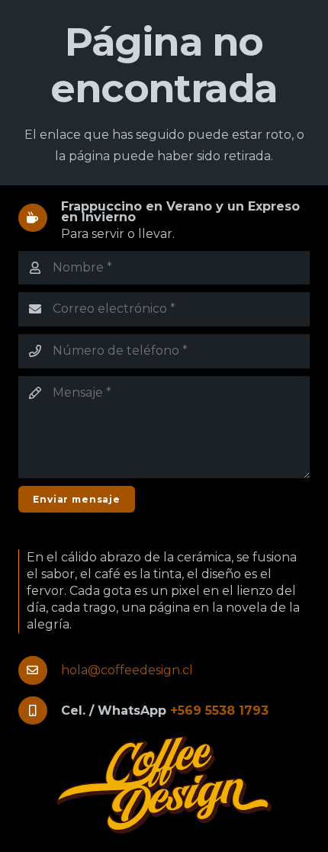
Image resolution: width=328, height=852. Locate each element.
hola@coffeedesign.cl (127, 670)
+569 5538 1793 (219, 710)
